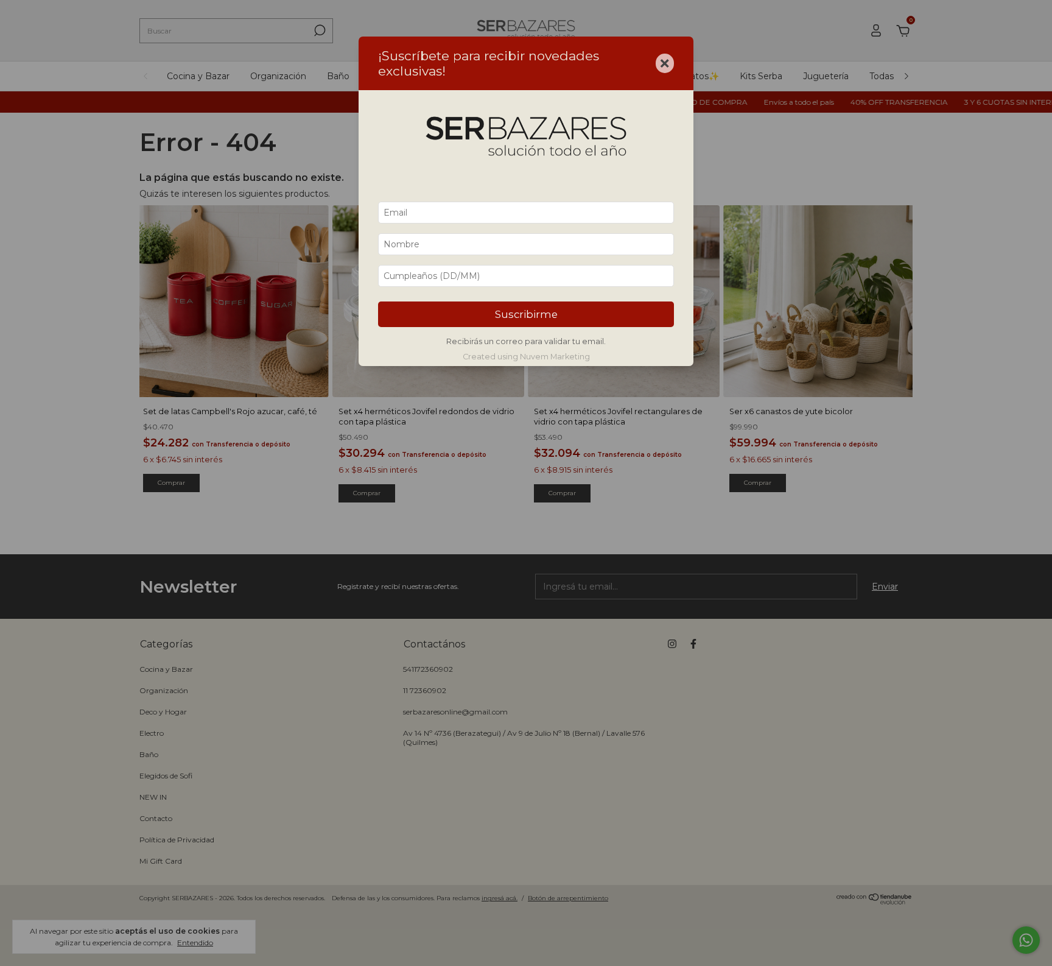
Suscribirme (526, 314)
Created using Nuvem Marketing (526, 356)
